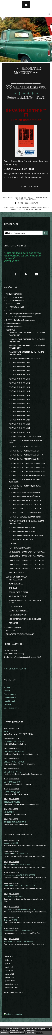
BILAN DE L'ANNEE (16, 584)
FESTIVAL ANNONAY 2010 (19, 375)
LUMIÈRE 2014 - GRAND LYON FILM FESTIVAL (27, 568)
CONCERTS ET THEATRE (18, 592)
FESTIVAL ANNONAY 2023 (19, 424)
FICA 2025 (13, 544)
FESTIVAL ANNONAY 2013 (19, 387)
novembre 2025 (11, 988)
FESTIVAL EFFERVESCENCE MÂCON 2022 (25, 517)
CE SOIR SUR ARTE (12, 772)
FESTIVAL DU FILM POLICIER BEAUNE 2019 (26, 459)
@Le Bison (8, 941)
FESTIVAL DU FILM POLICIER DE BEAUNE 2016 (27, 471)
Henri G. (7, 854)
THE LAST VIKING (12, 802)
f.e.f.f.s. (20, 209)
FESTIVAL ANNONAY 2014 (19, 391)
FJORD (7, 731)
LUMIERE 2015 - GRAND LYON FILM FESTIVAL (27, 552)
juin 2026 (9, 964)
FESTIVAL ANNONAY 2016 (19, 399)
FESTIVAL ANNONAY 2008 (19, 367)
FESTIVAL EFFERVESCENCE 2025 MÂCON (25, 509)
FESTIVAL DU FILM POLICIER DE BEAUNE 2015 (27, 467)
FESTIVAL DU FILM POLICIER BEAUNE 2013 (26, 451)
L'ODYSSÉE (9, 812)
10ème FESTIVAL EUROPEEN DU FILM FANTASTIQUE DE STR (27, 334)
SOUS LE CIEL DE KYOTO (15, 822)
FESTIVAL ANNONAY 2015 (19, 395)
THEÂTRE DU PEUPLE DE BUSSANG (20, 634)
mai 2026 (9, 967)
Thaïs (6, 920)
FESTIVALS (33, 199)
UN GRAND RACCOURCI (14, 751)
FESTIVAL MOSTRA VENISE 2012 (22, 527)
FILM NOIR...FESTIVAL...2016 (20, 548)
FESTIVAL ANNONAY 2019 (19, 412)
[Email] (26, 4)
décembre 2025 (11, 984)
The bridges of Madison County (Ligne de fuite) (22, 657)
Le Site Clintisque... (11, 650)
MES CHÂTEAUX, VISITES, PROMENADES (25, 619)
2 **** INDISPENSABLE (15, 301)
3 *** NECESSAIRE (13, 304)
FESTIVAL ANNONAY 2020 (19, 416)
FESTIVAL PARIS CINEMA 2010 (21, 540)
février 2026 (10, 977)
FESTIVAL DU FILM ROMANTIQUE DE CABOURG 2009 (25, 487)
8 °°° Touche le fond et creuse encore (20, 320)
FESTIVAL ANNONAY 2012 (19, 383)
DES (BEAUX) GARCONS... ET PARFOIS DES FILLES (25, 601)
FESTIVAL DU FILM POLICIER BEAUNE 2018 (26, 455)
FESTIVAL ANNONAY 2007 (19, 363)
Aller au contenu (9, 2)
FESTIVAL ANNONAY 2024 (19, 428)
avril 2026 (9, 971)
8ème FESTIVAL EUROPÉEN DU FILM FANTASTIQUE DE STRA (27, 347)
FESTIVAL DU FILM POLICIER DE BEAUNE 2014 (27, 463)
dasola (6, 843)
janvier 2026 (10, 981)
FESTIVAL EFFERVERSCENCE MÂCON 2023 (26, 496)
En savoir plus (31, 1033)
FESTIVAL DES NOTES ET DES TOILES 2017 (26, 436)
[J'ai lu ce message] (49, 1029)
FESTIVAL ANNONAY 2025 (19, 432)
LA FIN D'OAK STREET (14, 741)
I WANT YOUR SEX (12, 792)
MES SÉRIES (10, 631)
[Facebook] (15, 274)
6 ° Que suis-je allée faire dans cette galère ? (23, 314)
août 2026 (9, 957)
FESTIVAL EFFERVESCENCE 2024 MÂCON (25, 505)
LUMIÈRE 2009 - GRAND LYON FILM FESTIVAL (27, 560)
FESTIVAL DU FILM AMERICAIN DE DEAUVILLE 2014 (27, 441)
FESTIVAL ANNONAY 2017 (19, 403)
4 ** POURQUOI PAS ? (15, 307)
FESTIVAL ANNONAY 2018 (19, 408)
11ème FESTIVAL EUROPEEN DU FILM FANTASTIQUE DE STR (27, 340)
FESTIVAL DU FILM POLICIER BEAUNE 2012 (26, 447)
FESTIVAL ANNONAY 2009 (19, 371)
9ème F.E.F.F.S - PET (26, 97)
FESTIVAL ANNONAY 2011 (19, 379)
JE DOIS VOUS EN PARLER (16, 577)
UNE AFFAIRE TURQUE (14, 762)
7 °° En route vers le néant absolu (19, 317)
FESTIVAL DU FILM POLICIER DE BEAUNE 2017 (27, 475)
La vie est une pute (13, 628)
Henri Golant (9, 701)
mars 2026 (9, 974)
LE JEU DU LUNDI (15, 607)
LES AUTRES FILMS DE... (18, 611)
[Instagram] (26, 274)
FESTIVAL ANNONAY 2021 (19, 420)
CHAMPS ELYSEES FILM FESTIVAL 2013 (24, 358)
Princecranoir (9, 875)
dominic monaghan (32, 209)
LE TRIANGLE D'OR (12, 782)
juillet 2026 (9, 960)
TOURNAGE (13, 623)
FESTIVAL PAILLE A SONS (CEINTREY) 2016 (26, 536)
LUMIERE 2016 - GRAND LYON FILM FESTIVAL (27, 556)
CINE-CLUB (13, 588)
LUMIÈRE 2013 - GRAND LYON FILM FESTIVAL (27, 564)
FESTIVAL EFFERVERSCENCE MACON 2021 (26, 492)
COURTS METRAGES (14, 327)
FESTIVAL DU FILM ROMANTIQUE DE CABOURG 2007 (25, 480)
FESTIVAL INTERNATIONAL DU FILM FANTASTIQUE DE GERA (27, 522)
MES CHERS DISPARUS (17, 615)
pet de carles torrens (19, 207)
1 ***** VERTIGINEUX (14, 297)
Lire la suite (29, 186)
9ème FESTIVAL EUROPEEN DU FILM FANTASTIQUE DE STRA (27, 353)
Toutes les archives (13, 993)
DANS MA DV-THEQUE (18, 596)
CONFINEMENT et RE (14, 323)
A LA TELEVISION (16, 580)
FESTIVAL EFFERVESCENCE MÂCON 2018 (25, 513)
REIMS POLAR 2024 (16, 572)
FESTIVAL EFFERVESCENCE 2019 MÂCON (25, 500)
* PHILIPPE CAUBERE (14, 294)
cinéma (33, 207)
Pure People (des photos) (14, 654)
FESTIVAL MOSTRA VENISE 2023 (22, 531)
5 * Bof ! (9, 310)
